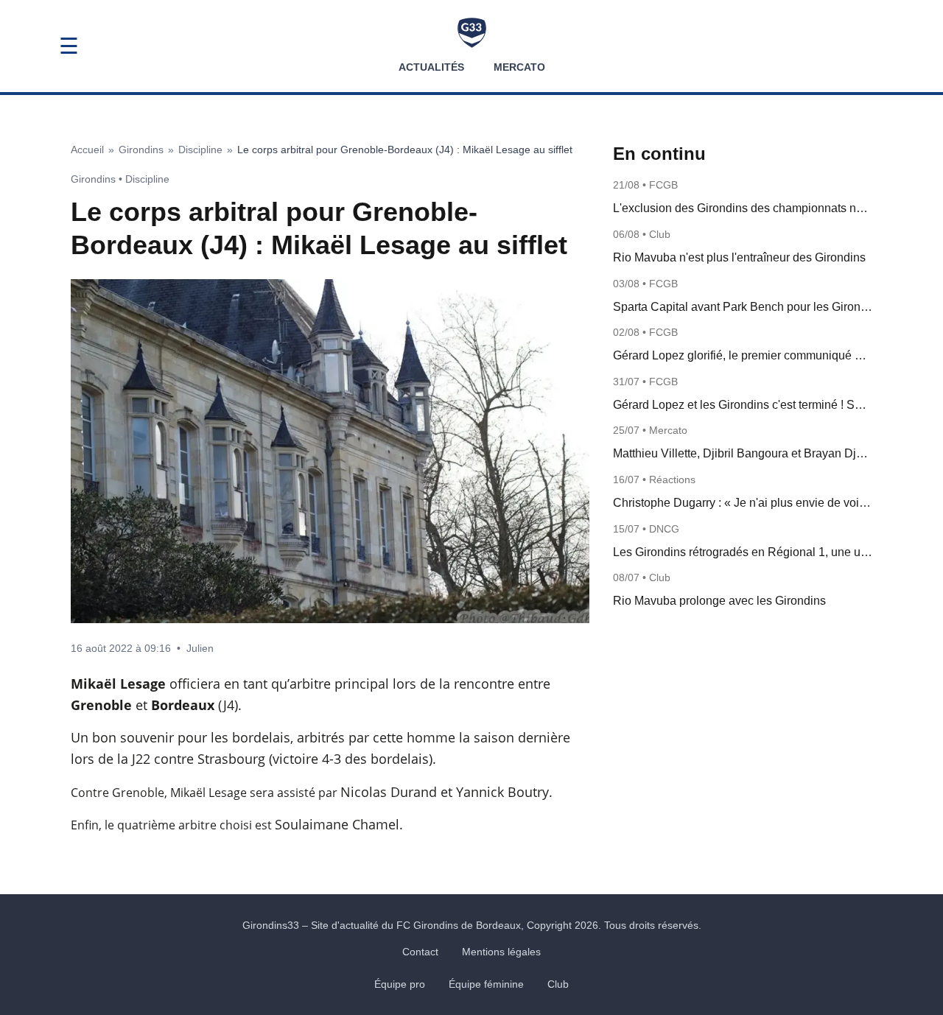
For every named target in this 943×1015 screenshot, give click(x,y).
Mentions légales (501, 952)
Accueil (87, 149)
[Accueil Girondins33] (472, 33)
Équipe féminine (486, 984)
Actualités (431, 67)
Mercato (519, 67)
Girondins (141, 149)
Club (558, 984)
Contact (420, 952)
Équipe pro (399, 984)
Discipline (200, 149)
